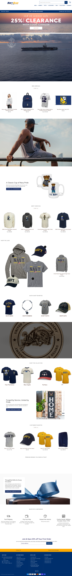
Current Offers (19, 565)
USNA (57, 5)
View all (36, 88)
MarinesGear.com (48, 561)
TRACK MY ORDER (5, 11)
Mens (35, 5)
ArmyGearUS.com (48, 562)
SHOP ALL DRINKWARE (13, 188)
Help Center (19, 557)
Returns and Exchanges (53, 550)
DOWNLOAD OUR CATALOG (65, 11)
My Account (33, 559)
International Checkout (21, 559)
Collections (62, 5)
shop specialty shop (13, 409)
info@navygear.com (6, 561)
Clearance (69, 5)
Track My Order (33, 557)
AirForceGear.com (48, 559)
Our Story (46, 557)
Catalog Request (20, 562)
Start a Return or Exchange (35, 558)
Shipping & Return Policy (21, 558)
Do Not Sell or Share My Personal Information (35, 566)
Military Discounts (34, 561)
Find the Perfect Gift (13, 491)
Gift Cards (18, 561)
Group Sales (33, 562)
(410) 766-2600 (5, 560)
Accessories (51, 5)
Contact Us (18, 550)
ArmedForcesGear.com (49, 558)
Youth (45, 5)
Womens (40, 5)
